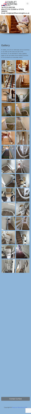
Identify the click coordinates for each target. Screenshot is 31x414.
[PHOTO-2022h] (22, 166)
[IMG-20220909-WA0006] (8, 380)
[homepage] (8, 95)
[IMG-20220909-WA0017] (8, 337)
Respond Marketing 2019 (19, 407)
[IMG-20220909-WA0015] (8, 323)
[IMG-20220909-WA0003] (22, 351)
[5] (8, 138)
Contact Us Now (15, 399)
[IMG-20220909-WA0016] (22, 323)
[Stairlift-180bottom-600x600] (8, 67)
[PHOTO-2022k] (8, 195)
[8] (22, 123)
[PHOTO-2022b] (22, 237)
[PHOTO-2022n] (22, 209)
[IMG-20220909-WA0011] (8, 294)
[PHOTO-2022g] (8, 166)
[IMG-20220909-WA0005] (22, 365)
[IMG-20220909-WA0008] (22, 266)
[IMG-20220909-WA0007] (8, 266)
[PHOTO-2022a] (8, 237)
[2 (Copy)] (22, 95)
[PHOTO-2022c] (8, 252)
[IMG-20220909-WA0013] (8, 308)
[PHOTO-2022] (22, 223)
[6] (22, 138)
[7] (8, 152)
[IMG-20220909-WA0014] (22, 308)
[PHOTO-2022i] (8, 180)
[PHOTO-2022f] (22, 152)
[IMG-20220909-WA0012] (22, 294)
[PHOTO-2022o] (8, 223)
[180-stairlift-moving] (22, 67)
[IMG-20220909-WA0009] (8, 280)
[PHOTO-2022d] (22, 252)
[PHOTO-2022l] (22, 195)
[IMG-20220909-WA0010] (22, 280)
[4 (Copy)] (22, 109)
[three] (22, 81)
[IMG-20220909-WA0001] (22, 337)
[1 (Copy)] (8, 123)
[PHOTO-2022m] (8, 209)
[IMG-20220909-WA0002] (8, 351)
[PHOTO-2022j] (22, 180)
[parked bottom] (8, 81)
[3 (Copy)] (8, 109)
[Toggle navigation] (27, 3)
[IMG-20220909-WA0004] (8, 365)
